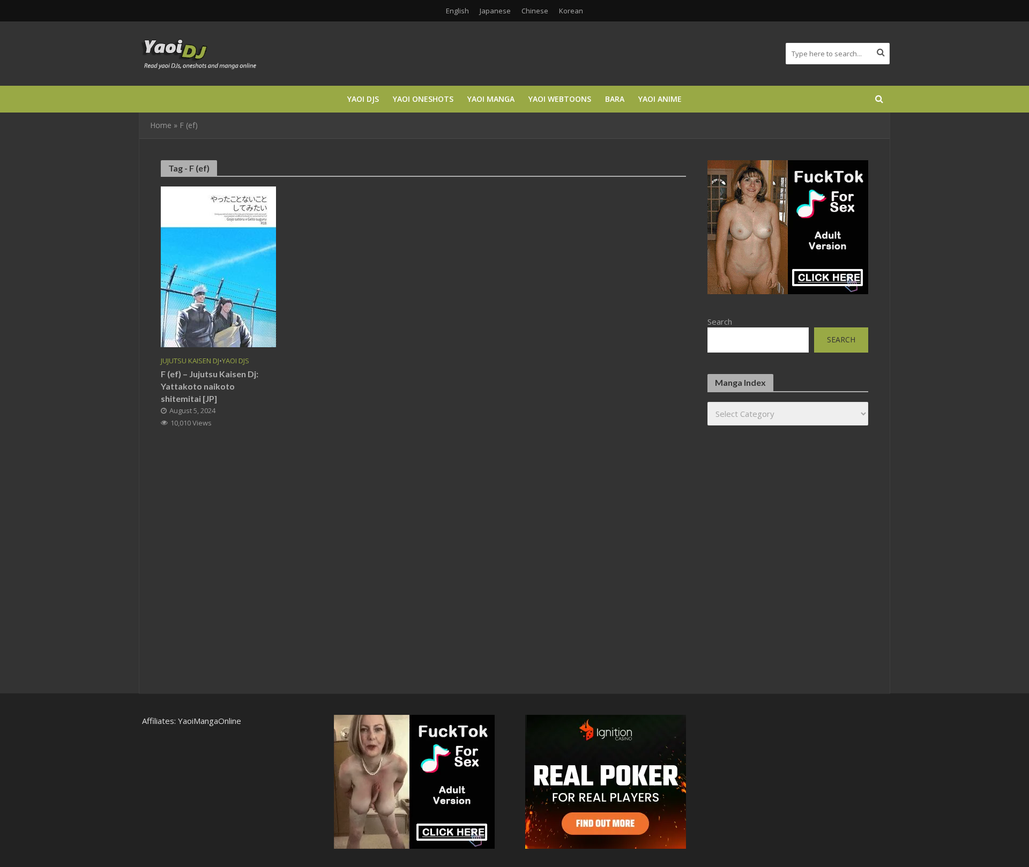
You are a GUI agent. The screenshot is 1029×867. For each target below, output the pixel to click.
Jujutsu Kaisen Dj (190, 360)
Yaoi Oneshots (423, 99)
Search (719, 321)
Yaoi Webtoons (559, 99)
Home (161, 125)
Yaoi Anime (660, 99)
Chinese (534, 11)
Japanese (495, 11)
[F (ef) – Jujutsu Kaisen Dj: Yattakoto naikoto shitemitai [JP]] (218, 266)
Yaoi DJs (363, 99)
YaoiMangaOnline (209, 720)
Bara (614, 99)
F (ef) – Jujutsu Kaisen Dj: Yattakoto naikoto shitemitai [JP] (209, 386)
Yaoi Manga (490, 99)
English (457, 11)
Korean (571, 11)
